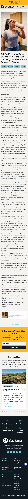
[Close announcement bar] (26, 2)
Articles (4, 481)
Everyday (4, 463)
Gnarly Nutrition (11, 495)
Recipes (4, 478)
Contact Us (17, 476)
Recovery (4, 469)
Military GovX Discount (18, 467)
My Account (17, 478)
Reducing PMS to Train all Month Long (12, 389)
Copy (24, 66)
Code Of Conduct (6, 485)
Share (4, 66)
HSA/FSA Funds (18, 490)
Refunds (16, 483)
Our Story (17, 460)
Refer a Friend (18, 465)
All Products (5, 460)
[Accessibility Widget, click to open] (25, 464)
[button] (26, 7)
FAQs (3, 476)
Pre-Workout (5, 465)
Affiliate (16, 485)
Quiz (3, 483)
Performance (5, 467)
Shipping (16, 481)
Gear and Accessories (7, 471)
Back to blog (15, 324)
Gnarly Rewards (18, 463)
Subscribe (14, 347)
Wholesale (17, 487)
